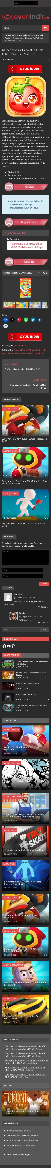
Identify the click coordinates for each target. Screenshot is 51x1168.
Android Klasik (21, 345)
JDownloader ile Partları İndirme (22, 1136)
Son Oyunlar (12, 655)
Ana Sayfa (11, 35)
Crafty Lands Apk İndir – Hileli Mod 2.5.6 (22, 369)
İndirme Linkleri (16, 233)
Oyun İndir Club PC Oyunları (20, 1155)
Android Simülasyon (13, 797)
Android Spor (10, 830)
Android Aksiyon (11, 729)
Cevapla (44, 607)
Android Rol (9, 864)
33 (46, 433)
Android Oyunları (26, 35)
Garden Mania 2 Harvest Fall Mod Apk (26, 353)
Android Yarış (10, 999)
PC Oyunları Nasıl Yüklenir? (19, 1131)
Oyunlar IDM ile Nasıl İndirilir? (21, 1145)
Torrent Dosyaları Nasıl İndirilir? (22, 1140)
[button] (22, 304)
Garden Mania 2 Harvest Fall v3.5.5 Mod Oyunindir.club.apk (27, 246)
